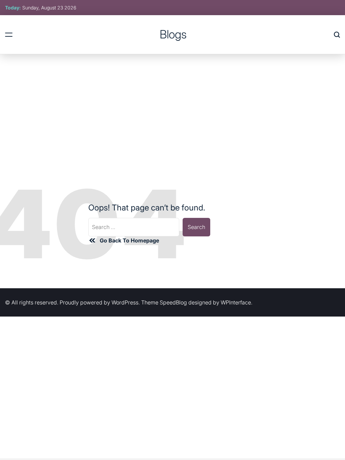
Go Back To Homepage (129, 240)
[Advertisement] (172, 105)
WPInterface (236, 302)
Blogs (173, 34)
